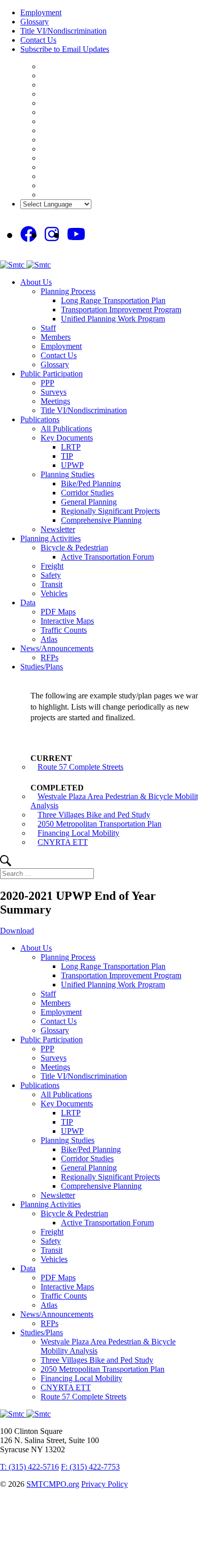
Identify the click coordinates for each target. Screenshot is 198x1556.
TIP (67, 456)
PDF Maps (58, 611)
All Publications (66, 428)
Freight (52, 566)
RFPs (49, 657)
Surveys (54, 392)
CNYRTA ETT (63, 842)
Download (17, 930)
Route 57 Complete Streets (80, 766)
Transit (51, 584)
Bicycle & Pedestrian (74, 547)
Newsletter (58, 529)
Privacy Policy (104, 1484)
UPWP (72, 465)
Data (28, 602)
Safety (51, 575)
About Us (36, 282)
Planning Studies (67, 474)
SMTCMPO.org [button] (52, 1484)
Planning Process (68, 291)
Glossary (34, 21)
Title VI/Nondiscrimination (63, 30)
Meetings (55, 401)
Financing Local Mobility (78, 833)
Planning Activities (50, 538)
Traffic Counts (64, 630)
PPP (47, 382)
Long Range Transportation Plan (113, 300)
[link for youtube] (76, 234)
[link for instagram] (52, 234)
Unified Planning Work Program (113, 318)
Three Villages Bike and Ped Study (94, 814)
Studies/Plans (41, 666)
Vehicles (54, 593)
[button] (5, 863)
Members (56, 337)
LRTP (71, 447)
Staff (48, 328)
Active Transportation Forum (107, 556)
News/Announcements (56, 648)
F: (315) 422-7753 (90, 1466)
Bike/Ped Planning (91, 483)
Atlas (49, 639)
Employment (40, 12)
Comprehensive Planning (101, 520)
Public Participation (51, 373)
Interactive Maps (67, 620)
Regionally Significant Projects (110, 511)
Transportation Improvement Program (121, 309)
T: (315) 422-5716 (29, 1466)
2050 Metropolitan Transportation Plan (99, 823)
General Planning (89, 501)
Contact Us (38, 40)
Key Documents (67, 437)
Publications (39, 419)
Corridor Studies (87, 492)
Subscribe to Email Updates (64, 49)
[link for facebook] (28, 234)
